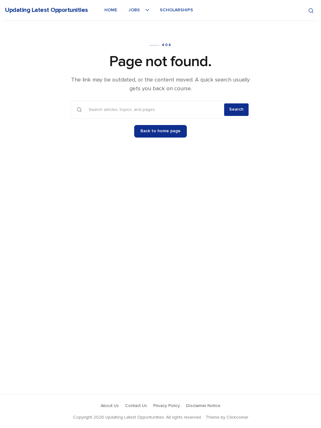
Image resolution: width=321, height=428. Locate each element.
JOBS (134, 10)
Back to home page (160, 131)
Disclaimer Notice (203, 406)
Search (236, 109)
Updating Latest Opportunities (46, 10)
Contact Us (136, 406)
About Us (110, 406)
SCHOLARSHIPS (176, 10)
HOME (110, 10)
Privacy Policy (166, 406)
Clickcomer (237, 417)
